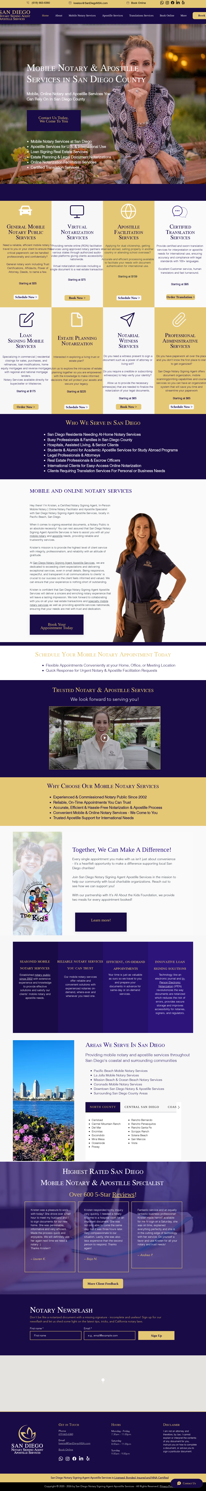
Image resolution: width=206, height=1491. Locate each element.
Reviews (123, 1194)
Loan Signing (20, 338)
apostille (57, 536)
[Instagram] (167, 2)
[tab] (102, 1107)
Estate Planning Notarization (77, 341)
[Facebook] (172, 2)
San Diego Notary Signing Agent (53, 562)
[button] (58, 15)
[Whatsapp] (162, 2)
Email (87, 1328)
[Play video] (105, 738)
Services (26, 346)
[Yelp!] (183, 2)
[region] (54, 120)
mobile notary (38, 536)
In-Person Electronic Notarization (172, 982)
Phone (62, 1430)
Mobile (35, 341)
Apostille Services (84, 562)
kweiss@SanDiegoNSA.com (91, 3)
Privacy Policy (167, 1486)
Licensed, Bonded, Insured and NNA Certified (141, 1477)
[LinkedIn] (178, 2)
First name (36, 1328)
